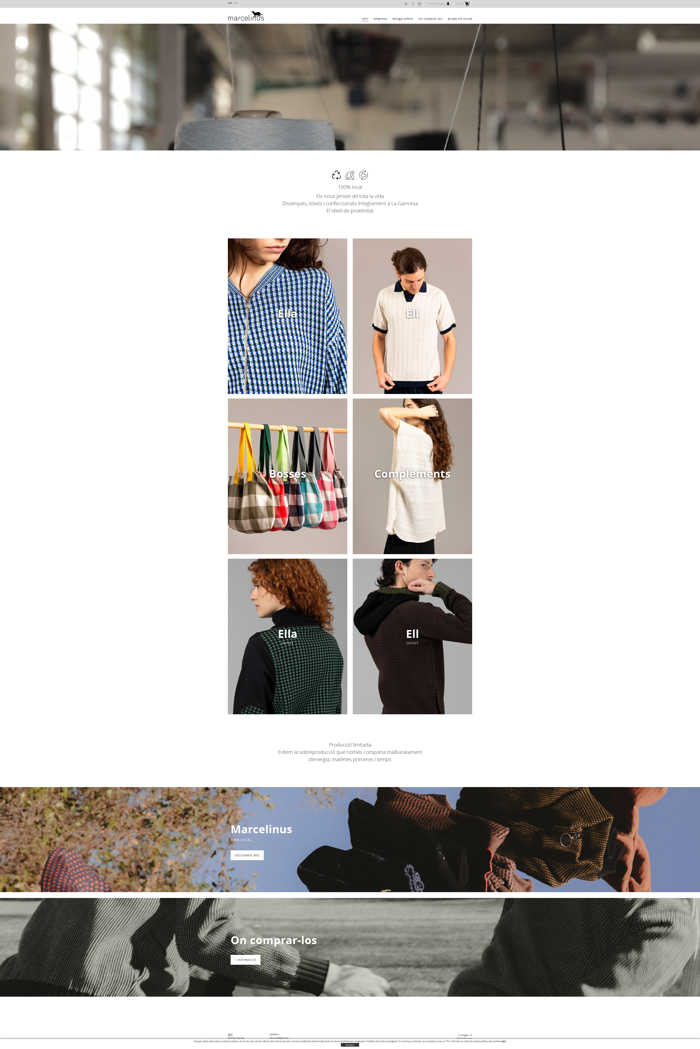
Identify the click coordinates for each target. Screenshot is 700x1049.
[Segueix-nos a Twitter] (407, 4)
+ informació (245, 960)
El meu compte (436, 3)
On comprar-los (279, 1038)
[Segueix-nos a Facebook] (413, 4)
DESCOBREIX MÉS (247, 855)
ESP (235, 3)
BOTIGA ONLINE (236, 1038)
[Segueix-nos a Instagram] (420, 4)
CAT (230, 3)
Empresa (274, 1034)
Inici (230, 1034)
